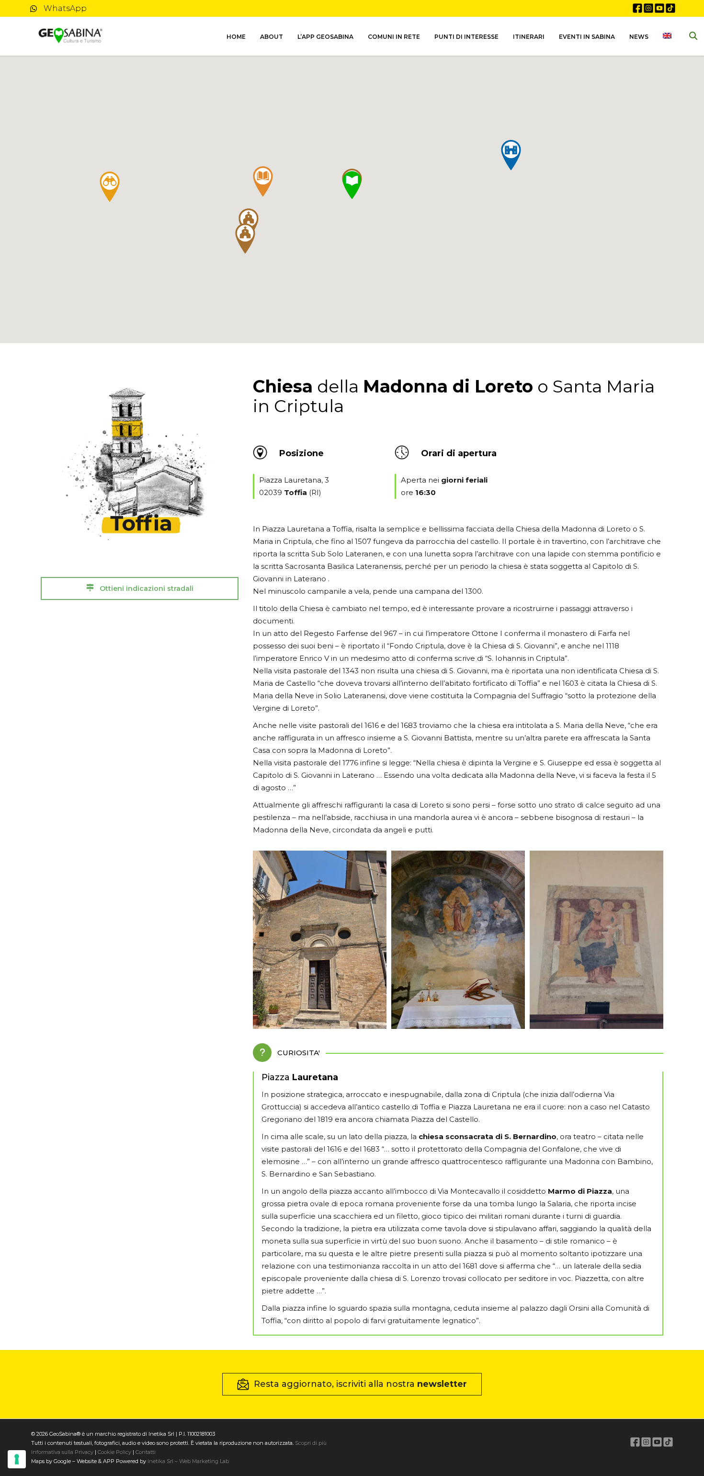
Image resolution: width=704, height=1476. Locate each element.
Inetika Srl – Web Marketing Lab (188, 1461)
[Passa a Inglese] (667, 36)
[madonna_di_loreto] (319, 940)
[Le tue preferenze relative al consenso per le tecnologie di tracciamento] (17, 1459)
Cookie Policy (114, 1452)
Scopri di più (311, 1443)
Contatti (145, 1452)
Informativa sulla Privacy (62, 1452)
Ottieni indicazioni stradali (145, 588)
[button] (263, 181)
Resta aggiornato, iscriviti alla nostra (360, 1384)
